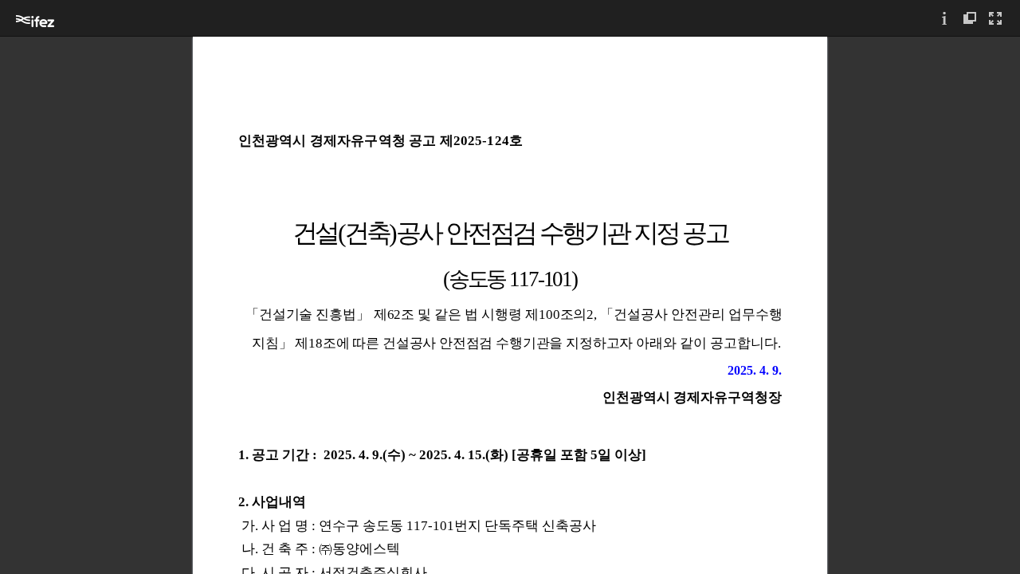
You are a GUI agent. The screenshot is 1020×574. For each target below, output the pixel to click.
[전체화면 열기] (995, 18)
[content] (510, 305)
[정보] (944, 18)
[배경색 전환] (970, 18)
